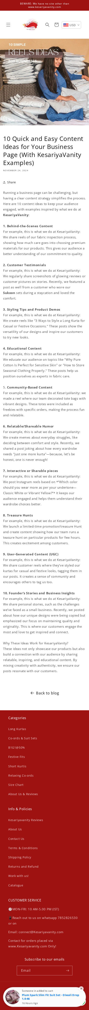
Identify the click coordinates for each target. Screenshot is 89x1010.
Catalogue (15, 885)
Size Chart (16, 785)
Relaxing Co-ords (21, 775)
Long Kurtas (17, 729)
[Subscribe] (67, 970)
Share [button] (11, 182)
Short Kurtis (17, 766)
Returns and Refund (23, 866)
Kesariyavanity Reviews (25, 820)
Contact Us (16, 839)
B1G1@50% (16, 747)
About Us (15, 829)
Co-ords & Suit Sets (22, 738)
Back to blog (47, 692)
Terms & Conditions (23, 848)
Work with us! (18, 876)
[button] (8, 24)
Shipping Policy (19, 857)
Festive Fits (16, 757)
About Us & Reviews (23, 794)
